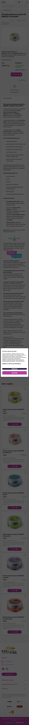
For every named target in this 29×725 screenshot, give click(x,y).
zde (24, 361)
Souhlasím (14, 373)
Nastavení (14, 369)
